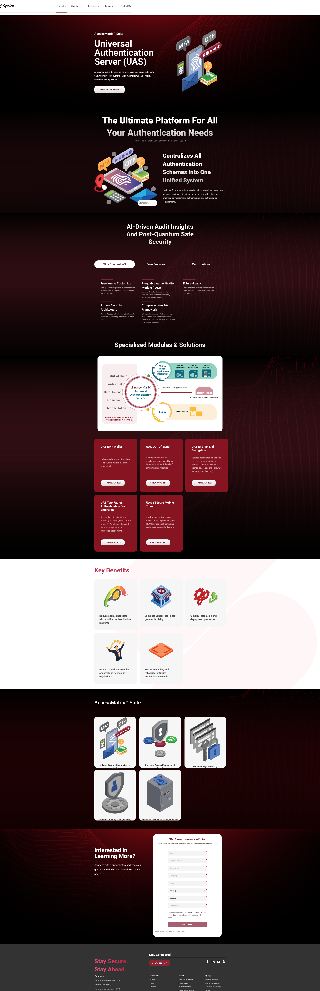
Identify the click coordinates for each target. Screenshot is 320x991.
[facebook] (207, 961)
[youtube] (218, 961)
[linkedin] (213, 961)
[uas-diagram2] (160, 393)
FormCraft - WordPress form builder (170, 932)
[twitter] (224, 961)
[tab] (114, 264)
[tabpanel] (160, 301)
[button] (104, 187)
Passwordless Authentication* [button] (144, 203)
